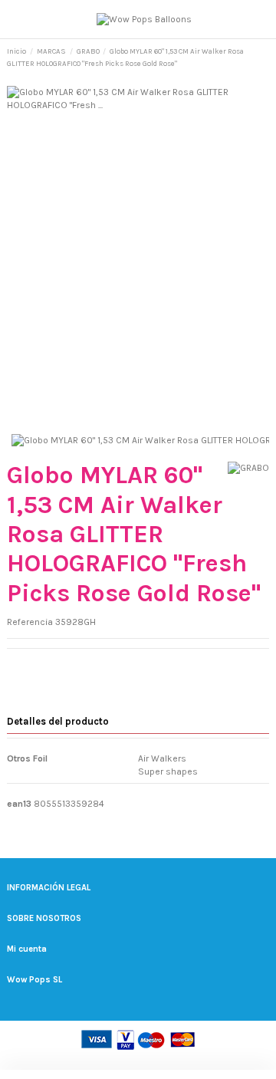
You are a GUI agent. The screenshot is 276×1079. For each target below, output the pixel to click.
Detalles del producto (58, 721)
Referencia (30, 622)
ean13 (19, 803)
